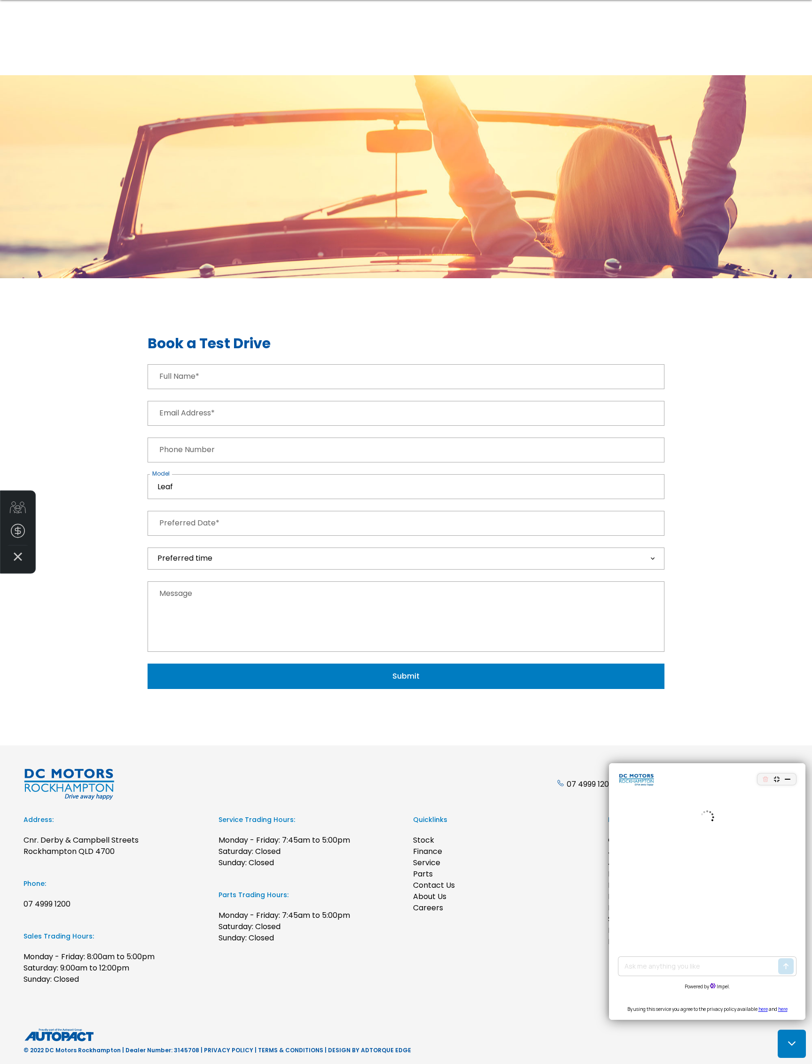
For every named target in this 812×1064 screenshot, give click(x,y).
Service (426, 862)
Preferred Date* (189, 522)
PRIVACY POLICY (228, 1050)
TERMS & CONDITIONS (290, 1050)
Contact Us (434, 885)
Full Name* (179, 376)
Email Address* (187, 412)
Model (161, 473)
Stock (423, 840)
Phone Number (187, 449)
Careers (428, 907)
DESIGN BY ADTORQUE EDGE (369, 1050)
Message (175, 593)
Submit (406, 676)
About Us (429, 896)
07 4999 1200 (590, 784)
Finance (427, 851)
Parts (423, 873)
